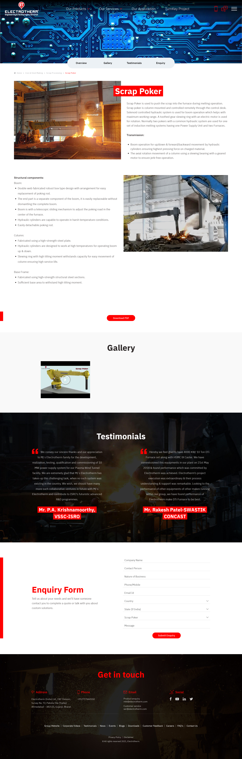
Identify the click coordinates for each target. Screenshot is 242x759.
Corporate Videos (71, 725)
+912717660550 (86, 699)
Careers (170, 725)
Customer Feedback (153, 725)
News (102, 725)
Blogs (122, 725)
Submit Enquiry (166, 635)
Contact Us (192, 725)
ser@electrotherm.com (135, 708)
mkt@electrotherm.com (135, 701)
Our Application (144, 8)
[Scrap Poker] (65, 379)
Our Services (109, 8)
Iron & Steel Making (34, 73)
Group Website (51, 725)
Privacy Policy (115, 737)
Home (19, 73)
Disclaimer (128, 737)
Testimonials (90, 725)
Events (112, 725)
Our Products (76, 8)
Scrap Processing (54, 73)
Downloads (133, 725)
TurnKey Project (177, 8)
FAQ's (180, 725)
